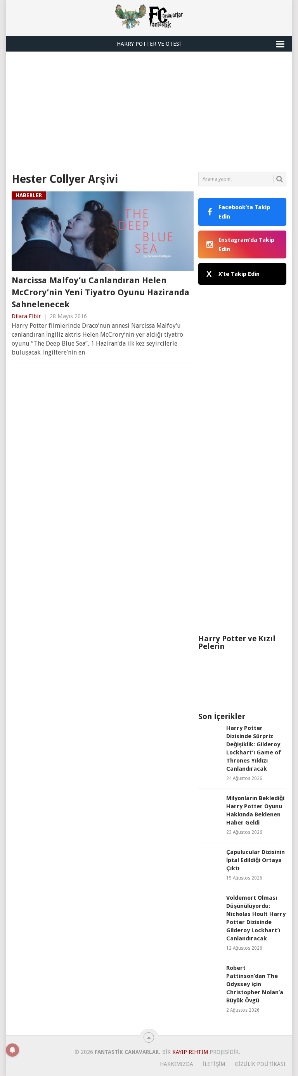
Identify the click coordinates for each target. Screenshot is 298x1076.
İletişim (214, 1064)
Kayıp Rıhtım (190, 1052)
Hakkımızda (176, 1064)
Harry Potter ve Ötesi (149, 44)
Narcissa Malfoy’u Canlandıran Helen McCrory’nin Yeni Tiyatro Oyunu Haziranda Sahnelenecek (100, 292)
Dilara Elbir (26, 316)
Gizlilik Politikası (260, 1064)
